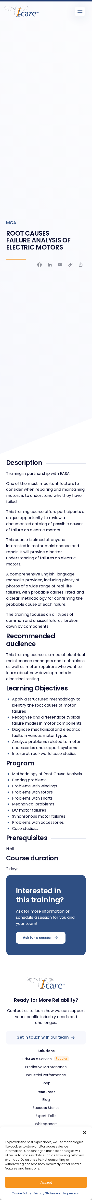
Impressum (71, 1193)
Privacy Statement (47, 1193)
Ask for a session (38, 937)
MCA (11, 222)
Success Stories (46, 1107)
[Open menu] (80, 11)
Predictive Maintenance (46, 1066)
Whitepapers (46, 1123)
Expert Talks (46, 1115)
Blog (46, 1099)
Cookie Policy (21, 1193)
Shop (46, 1083)
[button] (84, 1132)
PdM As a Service (37, 1058)
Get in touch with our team (42, 1037)
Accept (46, 1182)
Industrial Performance (46, 1075)
